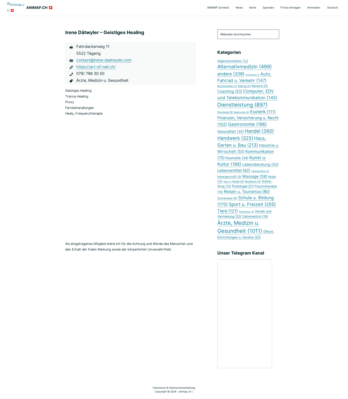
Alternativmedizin (244, 67)
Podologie (243, 186)
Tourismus (246, 211)
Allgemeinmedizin (232, 61)
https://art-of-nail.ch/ (96, 66)
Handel (259, 131)
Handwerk (235, 138)
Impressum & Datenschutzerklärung (174, 387)
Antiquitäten (252, 75)
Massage (254, 176)
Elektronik (241, 112)
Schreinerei (227, 198)
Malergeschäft (229, 176)
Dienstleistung (242, 105)
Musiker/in (253, 181)
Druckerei (225, 112)
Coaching (229, 91)
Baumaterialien (227, 86)
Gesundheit (230, 131)
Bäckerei (260, 86)
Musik (238, 181)
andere (231, 74)
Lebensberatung (260, 164)
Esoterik (263, 111)
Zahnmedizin (255, 216)
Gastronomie (247, 124)
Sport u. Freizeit (252, 204)
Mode (227, 182)
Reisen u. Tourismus (247, 191)
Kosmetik (237, 158)
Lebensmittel (233, 170)
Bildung (244, 85)
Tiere (227, 211)
